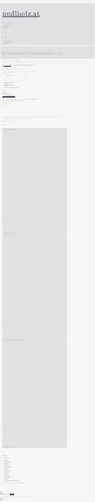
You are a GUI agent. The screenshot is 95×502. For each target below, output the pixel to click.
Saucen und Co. (10, 33)
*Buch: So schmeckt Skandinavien (21, 64)
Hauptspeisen (9, 32)
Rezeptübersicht (10, 36)
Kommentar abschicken (9, 96)
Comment (4, 80)
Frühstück (9, 30)
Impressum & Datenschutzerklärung (15, 44)
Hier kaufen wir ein (9, 40)
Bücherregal (7, 42)
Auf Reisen (8, 38)
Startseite (6, 25)
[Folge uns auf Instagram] (6, 125)
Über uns (6, 43)
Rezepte (6, 27)
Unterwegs (7, 37)
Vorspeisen (9, 31)
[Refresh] (4, 92)
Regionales (9, 39)
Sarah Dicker (6, 57)
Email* (3, 85)
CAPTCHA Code (14, 94)
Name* (3, 83)
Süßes (8, 34)
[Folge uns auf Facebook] (3, 125)
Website (4, 87)
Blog (5, 26)
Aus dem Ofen (7, 461)
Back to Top (4, 455)
